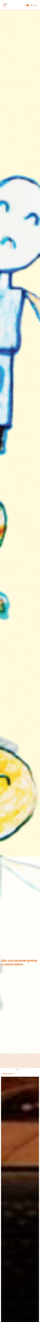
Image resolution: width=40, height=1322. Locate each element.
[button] (1, 538)
